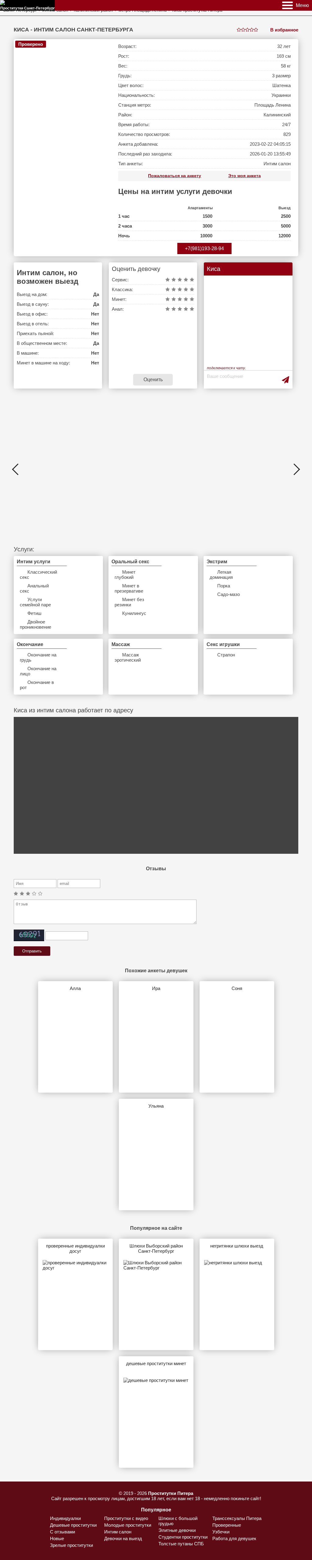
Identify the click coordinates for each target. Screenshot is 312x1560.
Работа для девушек (234, 1538)
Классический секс (38, 574)
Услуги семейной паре (35, 602)
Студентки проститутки (182, 1537)
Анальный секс (34, 588)
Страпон (226, 654)
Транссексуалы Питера (236, 1518)
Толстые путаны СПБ (181, 1543)
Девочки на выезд (123, 1538)
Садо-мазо (228, 594)
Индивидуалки (65, 1518)
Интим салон (117, 1531)
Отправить (32, 951)
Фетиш (34, 613)
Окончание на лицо (38, 671)
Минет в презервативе (129, 588)
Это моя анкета (244, 175)
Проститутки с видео (126, 1518)
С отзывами (62, 1531)
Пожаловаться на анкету (174, 175)
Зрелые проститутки (71, 1545)
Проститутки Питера (170, 1493)
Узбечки (220, 1531)
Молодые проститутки (127, 1525)
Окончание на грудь (38, 657)
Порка (223, 585)
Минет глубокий (125, 574)
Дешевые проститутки (73, 1525)
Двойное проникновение (35, 624)
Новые (57, 1538)
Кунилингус (134, 613)
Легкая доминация (221, 574)
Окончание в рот (37, 685)
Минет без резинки (129, 602)
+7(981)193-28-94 (204, 248)
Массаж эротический (128, 657)
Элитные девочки (177, 1530)
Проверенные (226, 1525)
